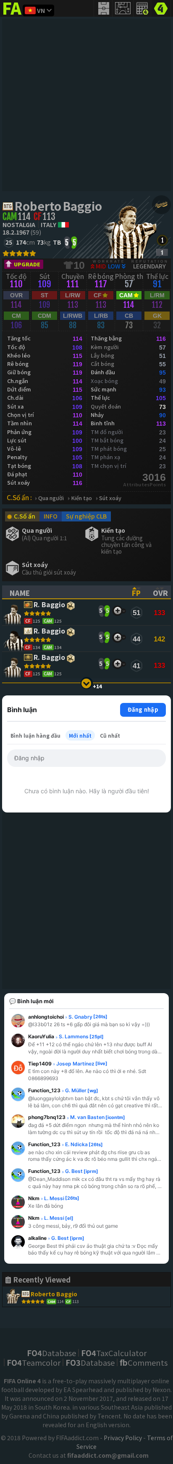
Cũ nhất (110, 735)
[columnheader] (63, 592)
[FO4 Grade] (162, 252)
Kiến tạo (81, 498)
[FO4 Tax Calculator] (142, 8)
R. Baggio (49, 605)
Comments (144, 1362)
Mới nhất (80, 735)
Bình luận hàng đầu (35, 735)
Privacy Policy (123, 1437)
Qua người (51, 498)
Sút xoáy (110, 498)
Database (51, 1353)
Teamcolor (33, 1362)
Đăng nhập (143, 709)
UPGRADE (27, 264)
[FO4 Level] (162, 240)
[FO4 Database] (161, 7)
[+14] (87, 683)
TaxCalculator (114, 1353)
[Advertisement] (86, 105)
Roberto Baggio (58, 205)
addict (12, 15)
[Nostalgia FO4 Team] (161, 204)
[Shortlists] (117, 611)
